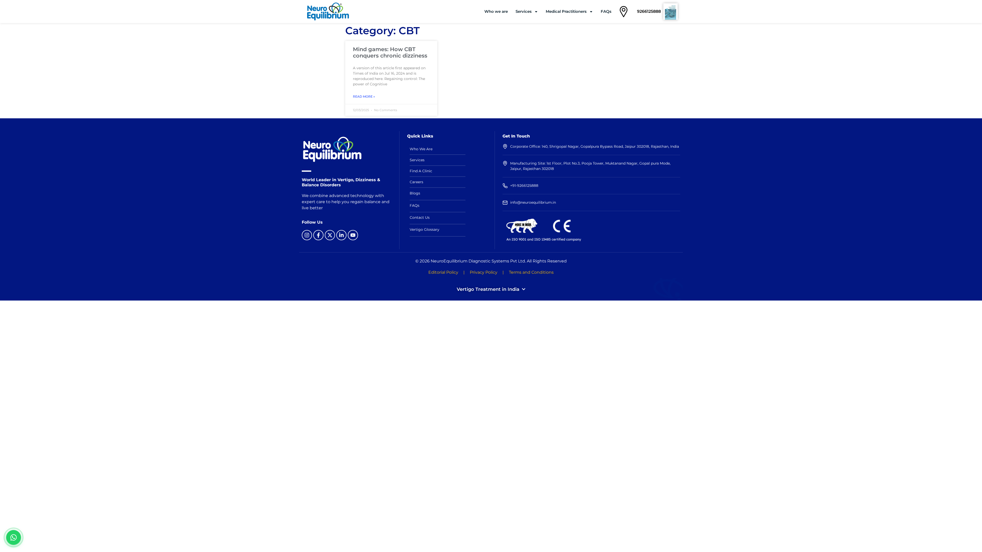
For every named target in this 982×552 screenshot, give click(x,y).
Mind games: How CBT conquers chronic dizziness (390, 52)
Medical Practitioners (566, 11)
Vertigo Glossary (424, 229)
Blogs (415, 193)
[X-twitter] (330, 235)
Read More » (364, 96)
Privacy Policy (483, 272)
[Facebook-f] (318, 235)
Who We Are (421, 149)
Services (524, 11)
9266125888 (649, 11)
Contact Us (420, 217)
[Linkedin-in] (341, 235)
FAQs (606, 11)
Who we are (496, 11)
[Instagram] (307, 235)
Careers (416, 182)
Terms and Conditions (531, 272)
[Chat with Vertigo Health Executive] (13, 537)
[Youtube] (353, 235)
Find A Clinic (421, 171)
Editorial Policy (443, 272)
